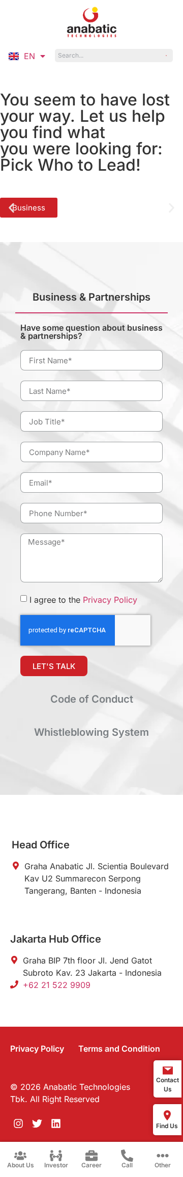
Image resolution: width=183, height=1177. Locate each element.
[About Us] (20, 1155)
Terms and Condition (119, 1049)
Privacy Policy (110, 600)
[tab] (91, 301)
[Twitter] (37, 1123)
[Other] (163, 1155)
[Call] (127, 1155)
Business (28, 207)
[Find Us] (167, 1115)
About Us (20, 1165)
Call (127, 1165)
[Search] (166, 55)
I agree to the (83, 600)
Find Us (167, 1126)
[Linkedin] (56, 1123)
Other (163, 1165)
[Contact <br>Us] (168, 1070)
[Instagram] (18, 1123)
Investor (56, 1165)
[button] (11, 207)
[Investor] (56, 1155)
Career (91, 1165)
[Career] (91, 1155)
